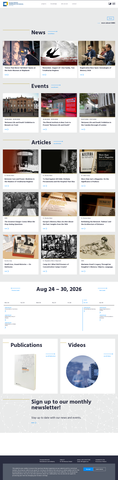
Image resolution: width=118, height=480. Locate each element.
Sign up (91, 254)
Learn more (99, 469)
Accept (88, 469)
